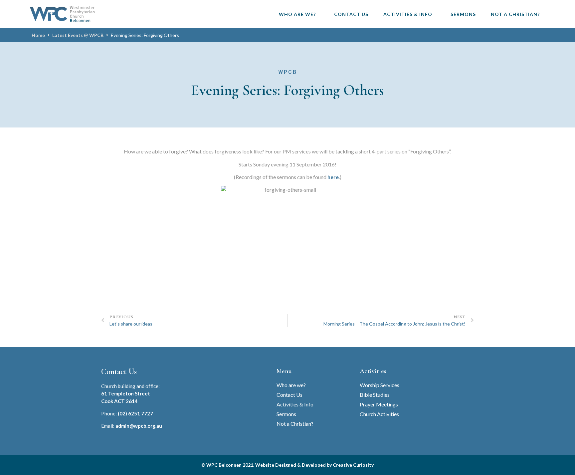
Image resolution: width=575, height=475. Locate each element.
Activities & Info (407, 14)
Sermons (463, 14)
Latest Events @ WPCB (77, 35)
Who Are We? (297, 14)
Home (38, 35)
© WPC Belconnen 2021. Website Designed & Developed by (267, 465)
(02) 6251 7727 (135, 413)
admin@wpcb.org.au (138, 426)
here (333, 177)
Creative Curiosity (353, 465)
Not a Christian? (515, 14)
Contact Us (351, 14)
